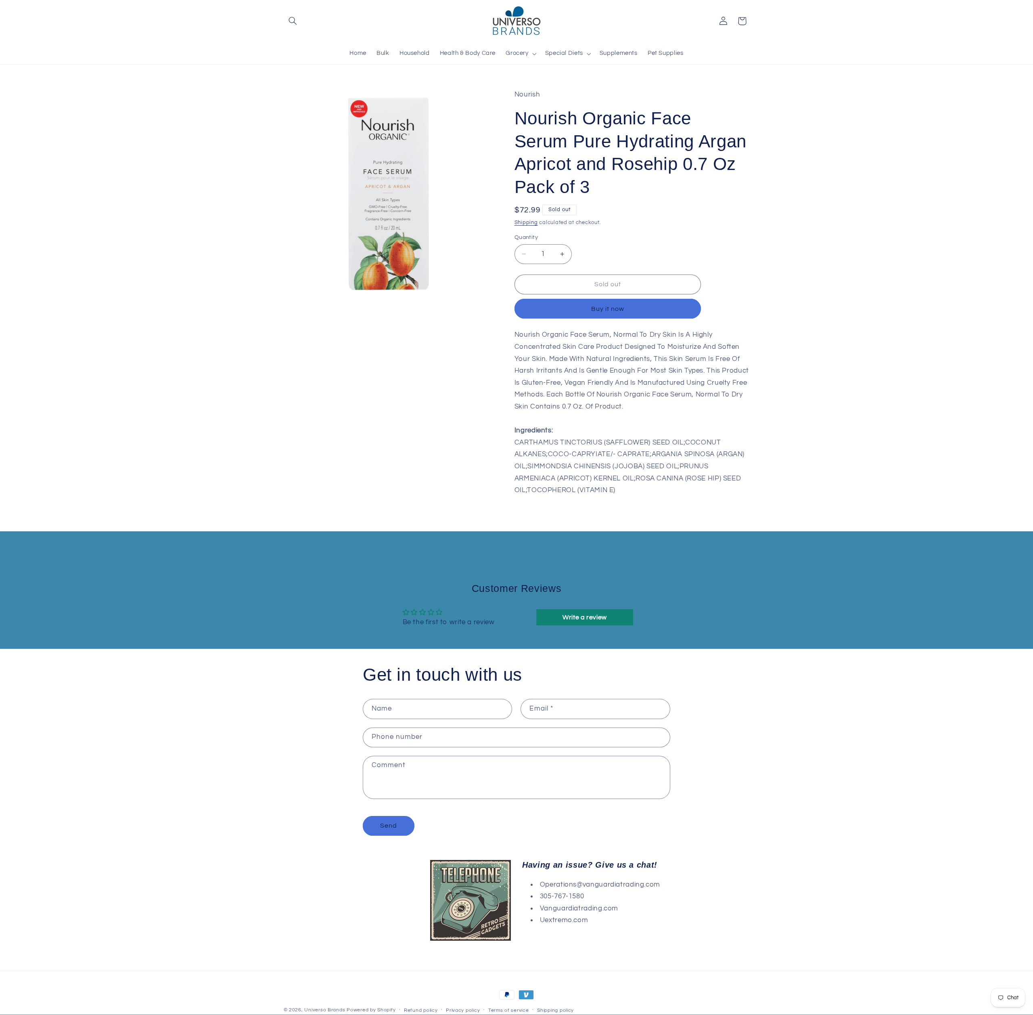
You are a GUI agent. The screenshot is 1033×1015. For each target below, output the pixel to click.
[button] (293, 21)
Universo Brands (324, 1010)
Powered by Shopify (371, 1010)
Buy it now (608, 309)
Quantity (526, 237)
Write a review (585, 617)
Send (388, 825)
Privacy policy (463, 1010)
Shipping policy (555, 1010)
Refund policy (421, 1010)
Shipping (526, 222)
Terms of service (508, 1010)
